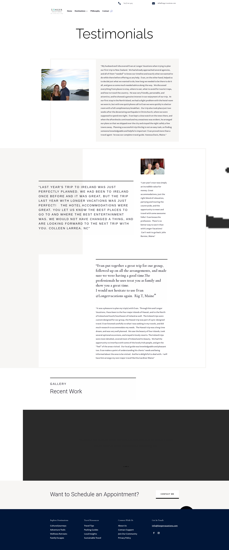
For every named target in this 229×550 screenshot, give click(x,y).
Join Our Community (127, 534)
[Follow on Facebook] (154, 533)
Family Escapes (57, 538)
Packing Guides (91, 530)
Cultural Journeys (58, 526)
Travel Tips (89, 526)
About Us (122, 526)
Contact (105, 11)
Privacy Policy (124, 538)
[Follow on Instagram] (159, 533)
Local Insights (90, 534)
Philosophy (95, 11)
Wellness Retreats (58, 534)
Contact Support (126, 530)
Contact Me (167, 494)
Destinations (80, 11)
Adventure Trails (57, 530)
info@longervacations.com (165, 526)
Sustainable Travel (92, 538)
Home (69, 11)
